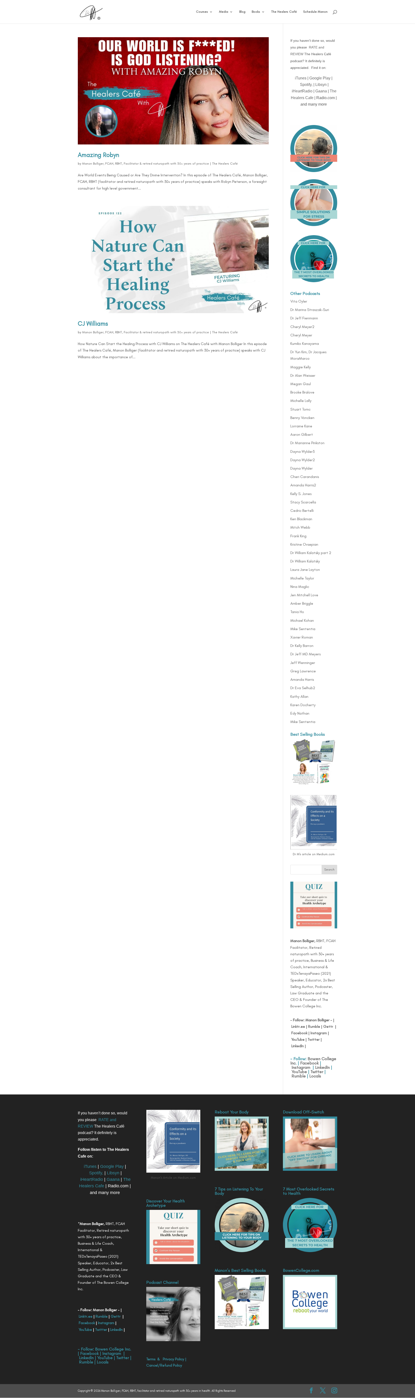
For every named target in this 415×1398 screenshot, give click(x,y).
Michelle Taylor (302, 578)
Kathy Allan (299, 696)
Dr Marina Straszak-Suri (309, 309)
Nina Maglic (299, 586)
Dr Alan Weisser (302, 375)
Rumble (314, 1026)
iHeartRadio (302, 91)
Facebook (299, 1033)
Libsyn (321, 85)
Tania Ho (297, 611)
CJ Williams (93, 323)
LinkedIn (297, 1046)
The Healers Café (284, 12)
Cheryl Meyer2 (302, 326)
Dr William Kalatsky (305, 561)
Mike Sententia (302, 629)
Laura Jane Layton (305, 569)
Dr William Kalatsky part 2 (310, 552)
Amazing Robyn (98, 155)
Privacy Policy (173, 1359)
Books (256, 12)
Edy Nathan (299, 713)
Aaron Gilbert (301, 434)
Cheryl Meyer (301, 335)
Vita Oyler (298, 301)
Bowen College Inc (112, 1349)
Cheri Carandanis (304, 476)
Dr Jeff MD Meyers (305, 654)
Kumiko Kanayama (304, 343)
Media (223, 12)
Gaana (321, 91)
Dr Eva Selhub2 (302, 688)
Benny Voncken (302, 417)
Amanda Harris (302, 679)
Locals (315, 1076)
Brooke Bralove (302, 392)
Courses (202, 12)
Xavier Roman (301, 637)
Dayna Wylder (301, 468)
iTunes (300, 78)
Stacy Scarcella (303, 502)
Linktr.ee (298, 1026)
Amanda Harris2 (303, 485)
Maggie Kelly (300, 367)
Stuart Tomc (300, 409)
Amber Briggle (301, 603)
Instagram (318, 1033)
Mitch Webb (300, 527)
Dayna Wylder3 (302, 451)
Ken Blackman (301, 519)
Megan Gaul (300, 384)
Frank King (298, 536)
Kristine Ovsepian (304, 544)
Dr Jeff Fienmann (304, 318)
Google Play (319, 78)
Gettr (328, 1026)
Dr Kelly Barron (301, 645)
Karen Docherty (303, 705)
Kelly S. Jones (300, 493)
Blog (242, 12)
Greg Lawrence (303, 671)
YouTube (297, 1039)
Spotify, (306, 85)
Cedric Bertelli (302, 510)
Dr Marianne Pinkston (307, 443)
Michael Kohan (302, 620)
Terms (150, 1359)
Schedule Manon (315, 12)
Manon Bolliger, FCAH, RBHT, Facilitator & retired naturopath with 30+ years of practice (145, 163)
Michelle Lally (300, 400)
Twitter (313, 1039)
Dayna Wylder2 (302, 460)
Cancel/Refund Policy (164, 1365)
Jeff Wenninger (302, 662)
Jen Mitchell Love (304, 595)
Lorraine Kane (301, 426)
